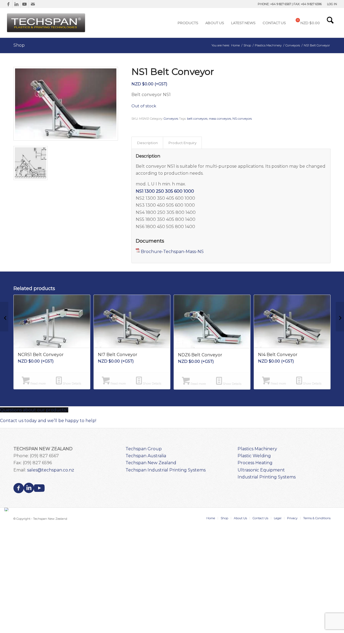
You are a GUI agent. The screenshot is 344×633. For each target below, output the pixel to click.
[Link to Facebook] (8, 4)
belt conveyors (197, 118)
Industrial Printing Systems (267, 477)
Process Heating (255, 462)
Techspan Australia (146, 455)
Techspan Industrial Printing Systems (166, 470)
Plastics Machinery (257, 448)
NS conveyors (242, 118)
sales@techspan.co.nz (50, 470)
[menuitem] (330, 4)
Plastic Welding (254, 455)
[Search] (330, 23)
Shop (19, 45)
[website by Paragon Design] (7, 509)
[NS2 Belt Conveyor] (340, 316)
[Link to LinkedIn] (16, 4)
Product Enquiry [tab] (182, 143)
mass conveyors (220, 118)
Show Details (71, 383)
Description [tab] (147, 143)
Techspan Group (144, 448)
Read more (38, 383)
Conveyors (171, 118)
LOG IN (332, 4)
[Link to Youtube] (24, 4)
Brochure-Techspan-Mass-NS (172, 251)
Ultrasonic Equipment (261, 470)
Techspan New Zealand (151, 462)
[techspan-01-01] (47, 23)
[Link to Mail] (33, 4)
